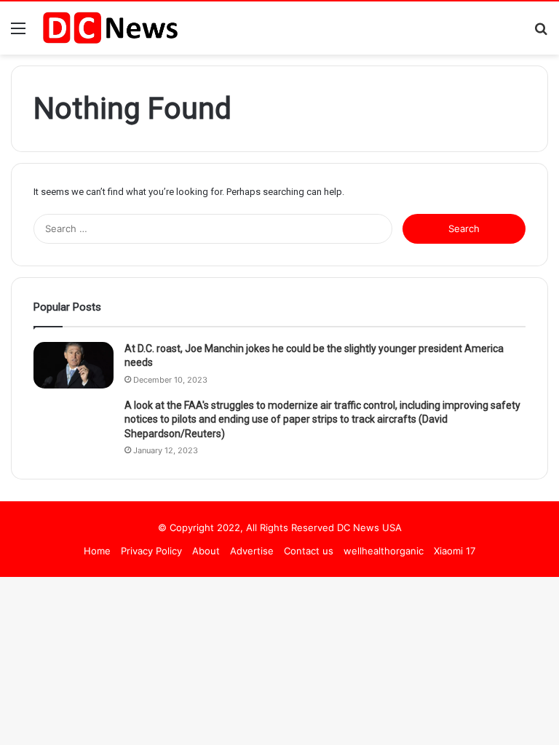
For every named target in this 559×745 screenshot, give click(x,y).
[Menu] (18, 33)
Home (97, 551)
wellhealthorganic (384, 551)
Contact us (308, 551)
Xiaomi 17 (454, 551)
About (206, 551)
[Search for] (541, 33)
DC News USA (369, 527)
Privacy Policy (151, 551)
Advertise (252, 551)
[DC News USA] (110, 28)
